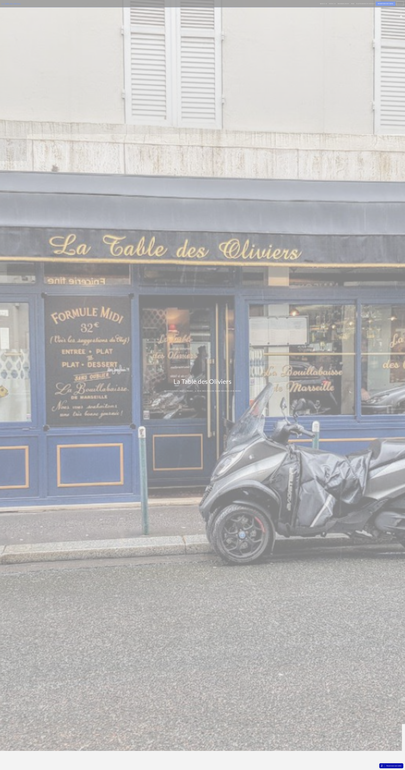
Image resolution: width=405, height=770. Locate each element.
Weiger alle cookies (205, 386)
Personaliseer (218, 386)
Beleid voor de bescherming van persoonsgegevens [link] (203, 391)
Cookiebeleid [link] (203, 394)
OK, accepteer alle (189, 386)
